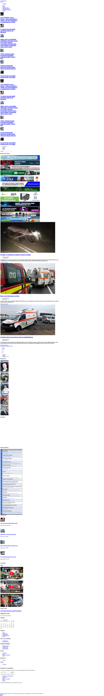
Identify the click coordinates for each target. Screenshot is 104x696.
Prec (3, 348)
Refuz (2, 694)
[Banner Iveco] (20, 191)
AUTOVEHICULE (6, 7)
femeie (15, 610)
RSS (3, 655)
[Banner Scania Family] (20, 211)
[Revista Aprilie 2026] (4, 403)
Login (1, 1)
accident (2, 610)
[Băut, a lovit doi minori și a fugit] (27, 293)
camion (9, 610)
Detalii (1, 695)
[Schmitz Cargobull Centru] (20, 201)
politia (12, 611)
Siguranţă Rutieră (6, 635)
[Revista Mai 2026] (4, 392)
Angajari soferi (5, 648)
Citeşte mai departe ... (4, 262)
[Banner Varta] (20, 206)
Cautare (4, 680)
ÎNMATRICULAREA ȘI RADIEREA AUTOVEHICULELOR (12, 486)
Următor (4, 354)
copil (12, 610)
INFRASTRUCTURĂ (6, 8)
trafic (21, 611)
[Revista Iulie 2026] (4, 370)
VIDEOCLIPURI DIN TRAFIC (7, 455)
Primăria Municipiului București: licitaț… (8, 556)
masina (1, 611)
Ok (0, 694)
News (8, 257)
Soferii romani (5, 647)
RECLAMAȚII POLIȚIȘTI (7, 461)
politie (14, 611)
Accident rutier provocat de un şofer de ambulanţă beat (16, 337)
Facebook (4, 3)
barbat (5, 610)
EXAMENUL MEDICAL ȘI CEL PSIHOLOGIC (10, 481)
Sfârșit (4, 355)
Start (3, 347)
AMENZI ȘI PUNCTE (6, 475)
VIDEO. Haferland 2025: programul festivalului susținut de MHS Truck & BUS (7, 20)
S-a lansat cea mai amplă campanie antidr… (9, 523)
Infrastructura (5, 634)
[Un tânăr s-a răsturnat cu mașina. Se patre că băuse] (27, 252)
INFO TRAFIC (5, 489)
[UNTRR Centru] (20, 169)
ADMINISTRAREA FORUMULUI (8, 507)
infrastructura (18, 610)
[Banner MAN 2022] (20, 164)
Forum (4, 10)
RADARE (4, 471)
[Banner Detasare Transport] (20, 186)
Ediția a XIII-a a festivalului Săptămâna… (8, 534)
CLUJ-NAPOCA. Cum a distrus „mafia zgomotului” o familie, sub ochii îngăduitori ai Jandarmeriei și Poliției (8, 50)
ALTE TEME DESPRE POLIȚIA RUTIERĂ (10, 505)
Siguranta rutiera (6, 645)
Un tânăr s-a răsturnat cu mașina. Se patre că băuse (15, 255)
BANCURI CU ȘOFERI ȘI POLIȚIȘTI (9, 502)
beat (7, 610)
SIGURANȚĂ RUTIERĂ (7, 9)
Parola (2, 687)
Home (4, 5)
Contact (4, 660)
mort (7, 611)
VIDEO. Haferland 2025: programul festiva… (9, 545)
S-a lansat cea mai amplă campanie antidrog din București (7, 61)
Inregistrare (5, 676)
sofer (19, 611)
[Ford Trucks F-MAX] (20, 181)
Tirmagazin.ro (5, 640)
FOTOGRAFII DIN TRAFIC (7, 458)
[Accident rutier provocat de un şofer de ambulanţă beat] (27, 334)
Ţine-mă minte (5, 689)
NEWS (4, 6)
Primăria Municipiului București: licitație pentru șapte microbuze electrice (8, 30)
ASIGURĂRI (5, 497)
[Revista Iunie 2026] (4, 381)
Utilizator (3, 685)
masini (4, 611)
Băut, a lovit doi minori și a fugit (9, 296)
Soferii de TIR (5, 646)
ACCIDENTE (5, 492)
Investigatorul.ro (6, 641)
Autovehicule (5, 633)
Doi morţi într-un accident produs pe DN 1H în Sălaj (7, 40)
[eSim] (20, 221)
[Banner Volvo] (20, 216)
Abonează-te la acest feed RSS (6, 346)
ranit (17, 611)
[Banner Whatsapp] (20, 159)
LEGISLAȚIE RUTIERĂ (6, 467)
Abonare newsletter (6, 678)
